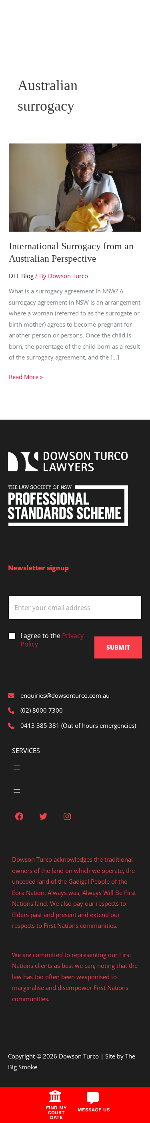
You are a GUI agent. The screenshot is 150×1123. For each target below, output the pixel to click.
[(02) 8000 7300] (35, 710)
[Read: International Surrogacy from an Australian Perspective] (75, 187)
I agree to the (52, 640)
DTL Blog (21, 276)
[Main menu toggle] (18, 16)
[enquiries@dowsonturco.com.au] (59, 695)
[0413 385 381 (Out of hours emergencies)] (72, 725)
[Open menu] (17, 767)
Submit (118, 647)
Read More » (26, 377)
